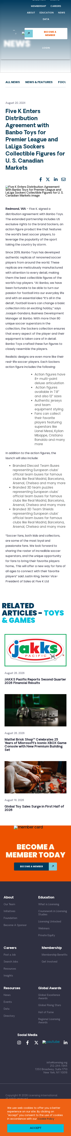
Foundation (10, 918)
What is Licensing (48, 904)
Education (47, 12)
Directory (9, 1016)
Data (46, 19)
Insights (8, 975)
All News (12, 82)
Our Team (9, 904)
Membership (38, 6)
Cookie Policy (46, 1119)
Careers (55, 6)
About (31, 12)
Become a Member (50, 33)
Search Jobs (11, 962)
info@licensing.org (57, 1062)
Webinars (44, 928)
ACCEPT (35, 1128)
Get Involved (49, 962)
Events (8, 1002)
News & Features (39, 82)
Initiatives (9, 911)
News (61, 12)
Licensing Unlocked (49, 921)
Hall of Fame (46, 1012)
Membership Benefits (54, 955)
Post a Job (10, 955)
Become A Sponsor (15, 925)
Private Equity (46, 935)
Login (46, 48)
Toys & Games (33, 616)
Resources (10, 969)
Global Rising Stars (49, 1005)
